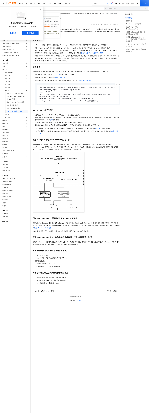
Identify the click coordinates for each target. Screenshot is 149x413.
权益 (39, 3)
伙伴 (55, 3)
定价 (43, 3)
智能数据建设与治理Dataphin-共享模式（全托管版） (70, 13)
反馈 (80, 300)
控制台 (132, 3)
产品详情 (105, 24)
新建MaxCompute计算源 (42, 228)
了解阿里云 (66, 3)
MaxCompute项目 (85, 80)
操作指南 (88, 13)
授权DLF (98, 128)
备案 (127, 3)
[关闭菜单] (3, 3)
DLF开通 (57, 75)
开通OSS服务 (60, 77)
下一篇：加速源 (112, 291)
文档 (123, 3)
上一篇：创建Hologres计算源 (44, 291)
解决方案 (32, 3)
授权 (51, 120)
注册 (137, 3)
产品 (26, 3)
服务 (59, 3)
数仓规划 (95, 13)
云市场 (49, 3)
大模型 (21, 3)
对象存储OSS (98, 53)
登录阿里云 (30, 33)
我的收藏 (115, 24)
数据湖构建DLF (86, 53)
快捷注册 (13, 33)
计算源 (102, 13)
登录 (144, 3)
